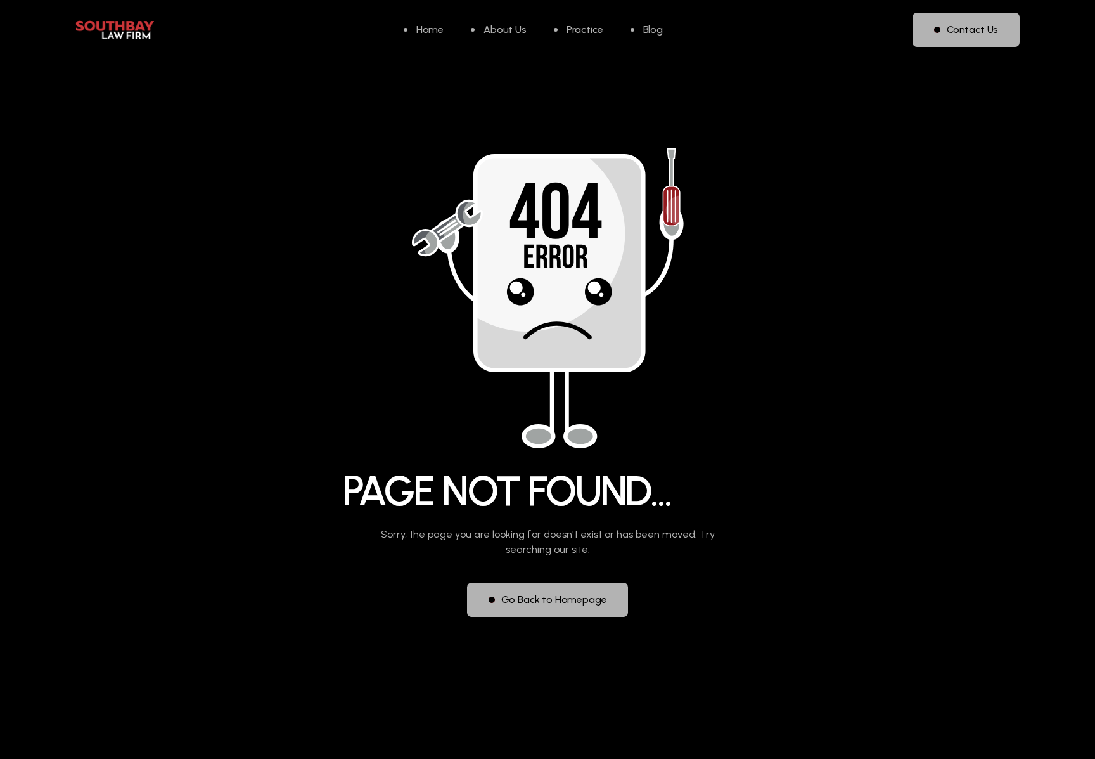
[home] (114, 30)
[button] (578, 29)
